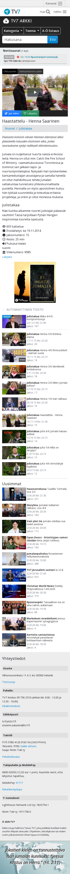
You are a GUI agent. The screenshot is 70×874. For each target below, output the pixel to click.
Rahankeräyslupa (12, 789)
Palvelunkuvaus (11, 756)
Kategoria (12, 31)
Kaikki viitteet (28, 746)
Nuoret (10, 128)
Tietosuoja (8, 682)
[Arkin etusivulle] (17, 21)
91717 (19, 782)
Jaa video (13, 113)
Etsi (53, 39)
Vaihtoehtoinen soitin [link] (30, 71)
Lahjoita (32, 113)
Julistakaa (25, 128)
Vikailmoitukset (11, 706)
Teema (30, 31)
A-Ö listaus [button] (50, 31)
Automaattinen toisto (24, 310)
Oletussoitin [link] (10, 71)
